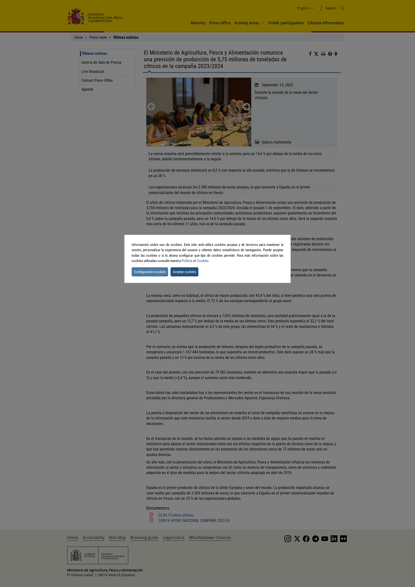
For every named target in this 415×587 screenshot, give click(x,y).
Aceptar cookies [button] (184, 272)
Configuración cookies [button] (150, 272)
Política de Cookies (195, 261)
